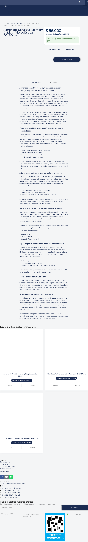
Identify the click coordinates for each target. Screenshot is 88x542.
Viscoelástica (21, 23)
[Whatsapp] (11, 477)
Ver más (32, 385)
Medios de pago (54, 49)
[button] (68, 2)
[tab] (36, 82)
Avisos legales (27, 516)
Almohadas (12, 23)
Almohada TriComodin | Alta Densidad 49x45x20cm (66, 374)
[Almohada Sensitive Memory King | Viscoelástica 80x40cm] (21, 350)
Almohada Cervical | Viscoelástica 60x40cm (22, 438)
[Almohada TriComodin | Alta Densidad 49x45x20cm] (66, 350)
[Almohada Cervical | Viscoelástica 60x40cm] (21, 414)
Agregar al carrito (67, 59)
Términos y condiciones (31, 514)
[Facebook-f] (2, 477)
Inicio (5, 23)
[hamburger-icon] (85, 7)
